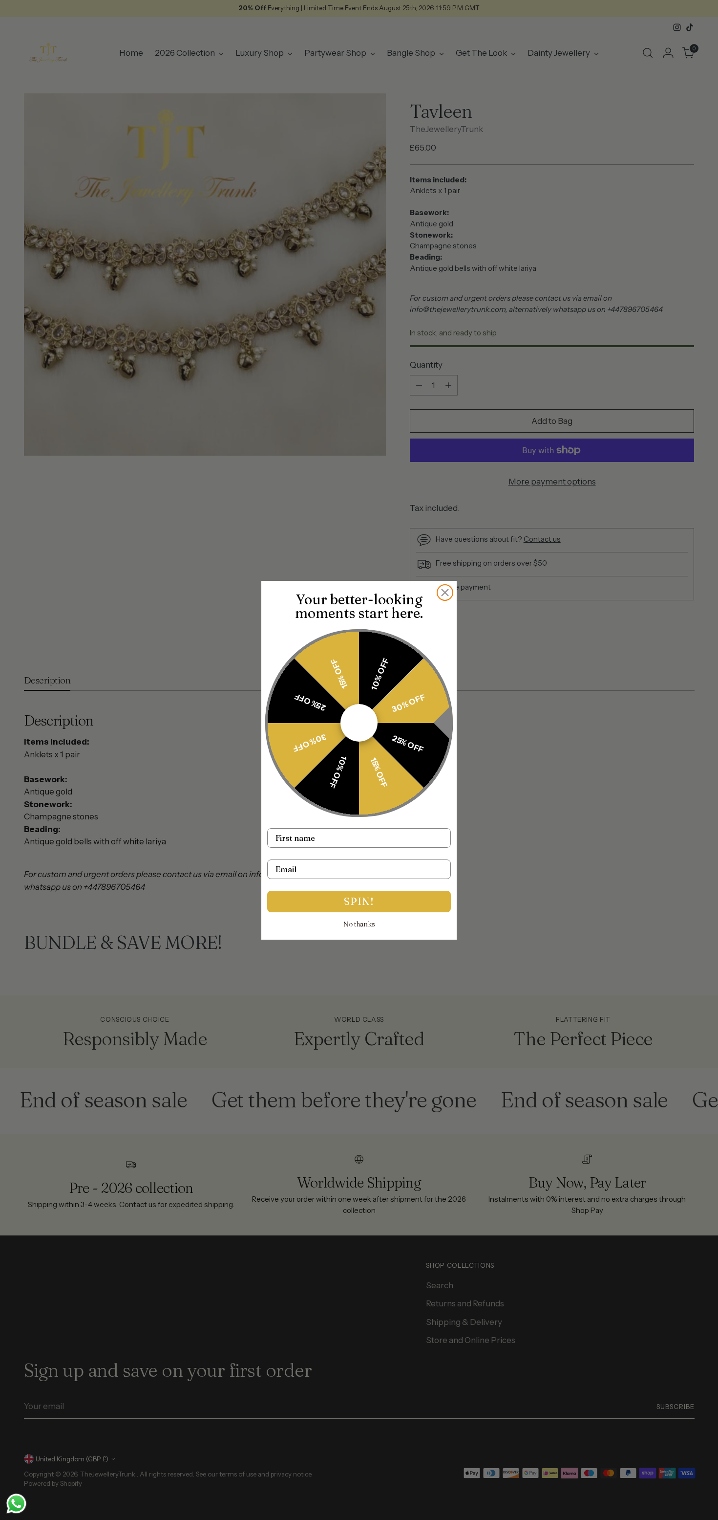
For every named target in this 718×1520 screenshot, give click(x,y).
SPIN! (359, 901)
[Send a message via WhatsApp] (16, 1503)
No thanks (359, 924)
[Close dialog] (445, 592)
